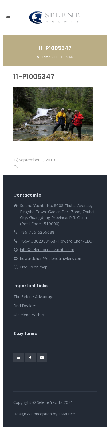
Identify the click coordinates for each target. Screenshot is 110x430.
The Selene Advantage (34, 296)
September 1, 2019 (37, 159)
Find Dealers (24, 305)
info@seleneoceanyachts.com (47, 249)
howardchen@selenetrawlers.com (51, 258)
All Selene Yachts (28, 314)
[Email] (18, 357)
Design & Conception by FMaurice (44, 413)
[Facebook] (30, 357)
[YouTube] (42, 357)
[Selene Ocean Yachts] (55, 17)
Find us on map (34, 266)
